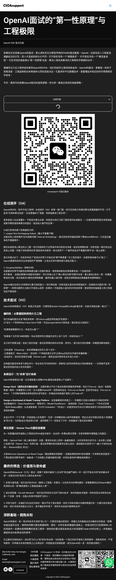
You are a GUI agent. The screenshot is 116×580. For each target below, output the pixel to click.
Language (20, 570)
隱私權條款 (34, 566)
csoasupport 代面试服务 (58, 191)
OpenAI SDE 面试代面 (14, 43)
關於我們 (34, 563)
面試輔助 (34, 555)
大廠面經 (34, 559)
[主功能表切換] (110, 6)
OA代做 (34, 552)
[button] (109, 99)
